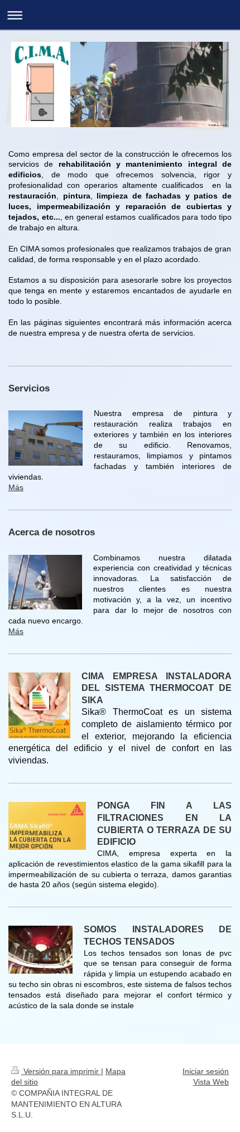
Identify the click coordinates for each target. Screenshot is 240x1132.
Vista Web (211, 1081)
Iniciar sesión (206, 1071)
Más (15, 487)
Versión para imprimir (61, 1071)
